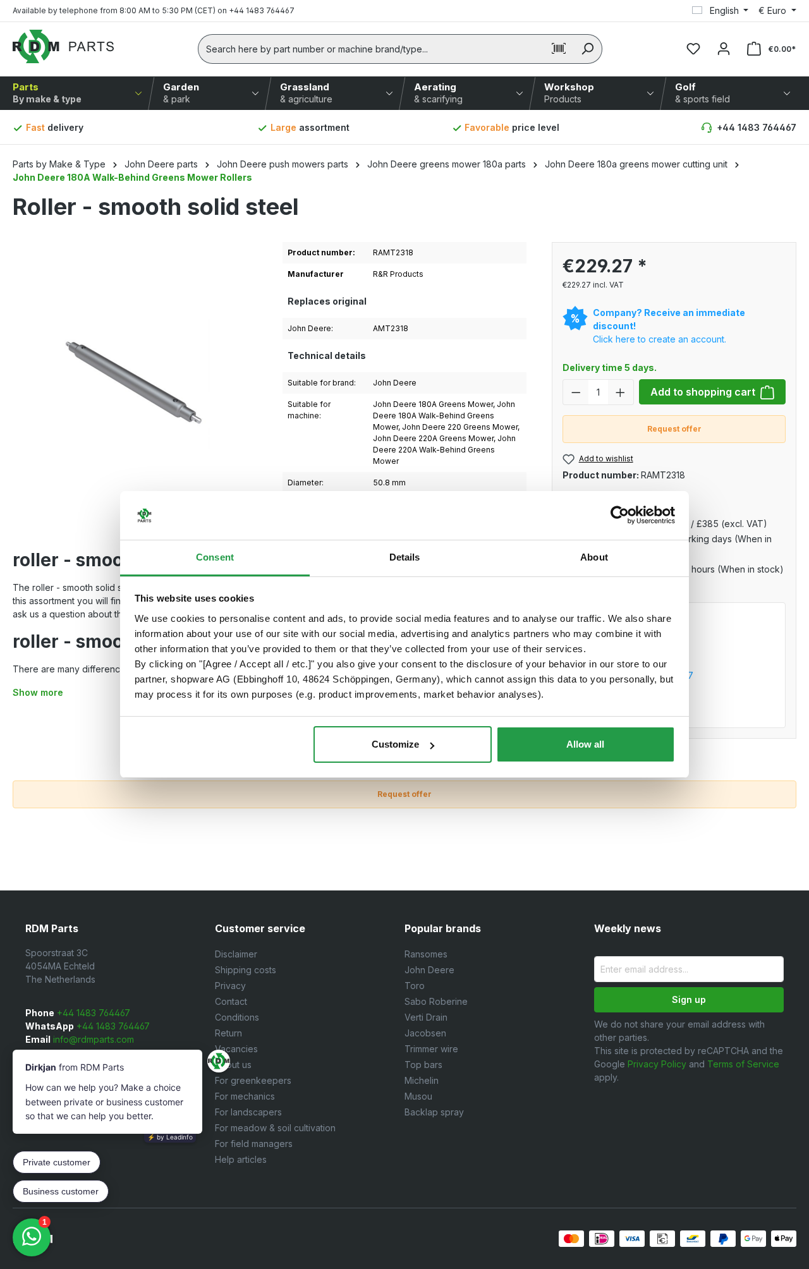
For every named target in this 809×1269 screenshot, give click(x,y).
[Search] (587, 49)
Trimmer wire (431, 1048)
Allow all (585, 744)
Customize (395, 744)
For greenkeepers (253, 1080)
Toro (414, 985)
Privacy (230, 985)
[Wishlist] (693, 48)
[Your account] (724, 48)
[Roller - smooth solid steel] (134, 378)
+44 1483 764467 (756, 127)
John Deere (429, 969)
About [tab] (594, 557)
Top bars (423, 1064)
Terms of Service (743, 1064)
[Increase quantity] (620, 392)
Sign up (689, 999)
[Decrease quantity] (576, 392)
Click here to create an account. (659, 339)
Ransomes (425, 954)
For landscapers (248, 1112)
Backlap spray (434, 1112)
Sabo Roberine (436, 1001)
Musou (418, 1096)
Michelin (421, 1080)
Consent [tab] (215, 557)
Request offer (674, 429)
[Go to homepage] (63, 46)
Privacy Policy (657, 1064)
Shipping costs (245, 969)
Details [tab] (404, 557)
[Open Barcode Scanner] (558, 49)
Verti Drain (425, 1017)
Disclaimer (236, 954)
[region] (135, 390)
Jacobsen (425, 1033)
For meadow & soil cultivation (275, 1127)
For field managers (254, 1143)
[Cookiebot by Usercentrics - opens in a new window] (619, 515)
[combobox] (371, 49)
